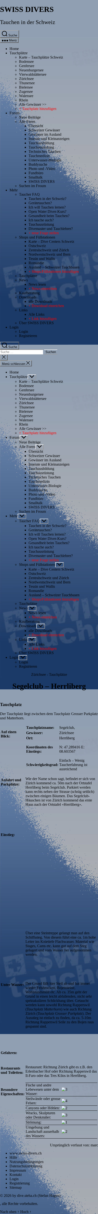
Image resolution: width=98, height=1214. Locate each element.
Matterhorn (15, 718)
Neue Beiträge (30, 117)
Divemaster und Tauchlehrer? (51, 229)
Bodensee (26, 62)
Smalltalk (36, 177)
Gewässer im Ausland (45, 134)
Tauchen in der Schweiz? (47, 199)
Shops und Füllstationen (37, 237)
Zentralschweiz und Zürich (49, 250)
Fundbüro (36, 173)
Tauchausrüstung (41, 147)
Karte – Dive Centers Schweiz (51, 241)
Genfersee (26, 66)
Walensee (26, 96)
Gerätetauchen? (40, 203)
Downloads (27, 297)
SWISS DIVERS (27, 9)
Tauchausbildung (41, 143)
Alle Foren (27, 121)
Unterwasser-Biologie (45, 160)
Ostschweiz (37, 246)
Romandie (36, 263)
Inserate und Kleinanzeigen (49, 139)
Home (14, 49)
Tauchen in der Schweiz (27, 22)
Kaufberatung (29, 293)
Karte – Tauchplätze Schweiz (41, 57)
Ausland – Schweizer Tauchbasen (54, 267)
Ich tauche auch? (41, 220)
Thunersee (27, 83)
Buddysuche (38, 164)
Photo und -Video (42, 169)
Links (23, 310)
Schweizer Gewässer (44, 130)
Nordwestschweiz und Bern (49, 254)
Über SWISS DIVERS (36, 323)
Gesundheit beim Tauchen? (49, 216)
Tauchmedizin (39, 156)
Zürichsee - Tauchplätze (49, 674)
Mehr (14, 190)
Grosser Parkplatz (84, 714)
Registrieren (28, 336)
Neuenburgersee (31, 70)
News (23, 280)
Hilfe (13, 1157)
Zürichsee (26, 79)
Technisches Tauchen (45, 151)
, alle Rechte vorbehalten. (19, 1204)
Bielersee (26, 87)
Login (14, 327)
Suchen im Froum (32, 186)
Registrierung (20, 1183)
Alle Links (36, 314)
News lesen (37, 284)
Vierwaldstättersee (32, 74)
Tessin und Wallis (42, 259)
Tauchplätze (19, 53)
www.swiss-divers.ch (26, 1153)
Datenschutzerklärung (26, 1166)
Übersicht (36, 126)
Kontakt (16, 1175)
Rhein (23, 100)
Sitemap (16, 1187)
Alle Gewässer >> (32, 104)
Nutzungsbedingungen (27, 1162)
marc (94, 1145)
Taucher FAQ (29, 194)
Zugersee (26, 92)
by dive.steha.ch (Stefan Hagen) (36, 1196)
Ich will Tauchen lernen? (47, 207)
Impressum (18, 1170)
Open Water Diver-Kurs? (47, 211)
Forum (15, 113)
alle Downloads (40, 301)
